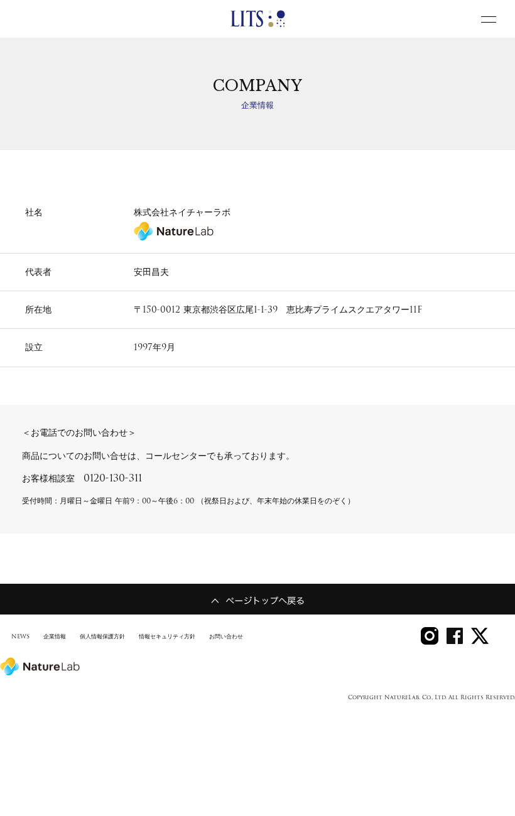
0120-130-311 (113, 478)
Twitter (480, 636)
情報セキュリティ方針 (167, 636)
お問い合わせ (226, 636)
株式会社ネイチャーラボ (182, 212)
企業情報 (54, 636)
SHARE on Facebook (455, 636)
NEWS (20, 636)
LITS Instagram (429, 636)
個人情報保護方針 (102, 636)
